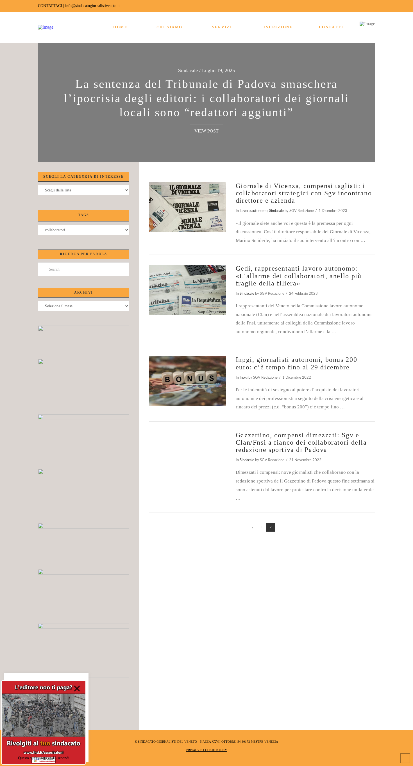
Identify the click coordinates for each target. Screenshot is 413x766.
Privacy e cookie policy (206, 750)
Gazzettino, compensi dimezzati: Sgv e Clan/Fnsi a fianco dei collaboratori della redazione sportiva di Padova (301, 442)
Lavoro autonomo (253, 210)
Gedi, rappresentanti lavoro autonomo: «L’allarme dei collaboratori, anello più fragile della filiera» (299, 276)
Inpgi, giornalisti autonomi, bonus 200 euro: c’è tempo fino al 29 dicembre (296, 363)
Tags (83, 215)
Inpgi (244, 377)
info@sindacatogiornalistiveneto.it (92, 6)
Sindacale (276, 210)
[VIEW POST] (187, 207)
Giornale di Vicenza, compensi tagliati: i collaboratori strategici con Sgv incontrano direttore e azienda (304, 193)
